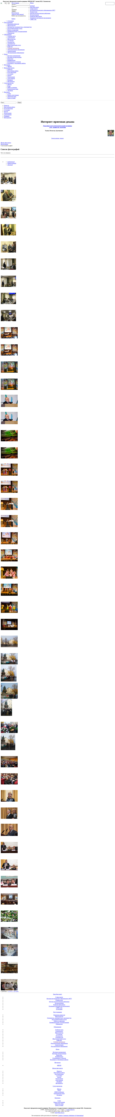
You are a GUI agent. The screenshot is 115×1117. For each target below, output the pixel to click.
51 (14, 991)
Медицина (7, 65)
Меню (32, 3)
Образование (8, 34)
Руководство (33, 12)
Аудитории (10, 21)
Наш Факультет (34, 7)
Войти (13, 18)
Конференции (11, 60)
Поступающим (8, 22)
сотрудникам (11, 78)
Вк (6, 3)
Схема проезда (70, 1109)
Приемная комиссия (13, 24)
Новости (9, 69)
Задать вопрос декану (57, 138)
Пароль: (14, 6)
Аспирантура (11, 43)
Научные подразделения (14, 57)
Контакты (7, 92)
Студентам (10, 40)
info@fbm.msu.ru (59, 1112)
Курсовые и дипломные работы (16, 63)
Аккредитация (11, 51)
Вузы (8, 86)
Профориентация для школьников (17, 31)
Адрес (9, 93)
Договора (10, 90)
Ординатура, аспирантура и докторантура (19, 27)
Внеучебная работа (12, 71)
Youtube (9, 3)
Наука (5, 54)
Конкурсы (10, 58)
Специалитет (11, 37)
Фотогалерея (11, 77)
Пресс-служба (11, 98)
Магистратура (11, 25)
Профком (10, 80)
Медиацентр (11, 81)
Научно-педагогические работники (40, 13)
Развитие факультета (36, 16)
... (12, 991)
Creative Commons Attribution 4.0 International (70, 1115)
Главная (32, 5)
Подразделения (34, 15)
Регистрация (15, 13)
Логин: (14, 4)
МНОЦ (9, 66)
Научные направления (13, 55)
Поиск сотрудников (13, 95)
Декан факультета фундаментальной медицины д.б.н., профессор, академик (57, 126)
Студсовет (10, 74)
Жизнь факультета (9, 68)
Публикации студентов (14, 61)
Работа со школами (12, 30)
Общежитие (10, 33)
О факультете (34, 9)
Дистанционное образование (15, 52)
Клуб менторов (11, 72)
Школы (9, 84)
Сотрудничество (8, 83)
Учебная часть (11, 36)
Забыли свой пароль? (18, 14)
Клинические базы (12, 89)
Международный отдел (14, 45)
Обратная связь (110, 3)
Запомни (14, 9)
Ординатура (10, 42)
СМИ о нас (33, 19)
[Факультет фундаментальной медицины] (1, 2)
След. (17, 991)
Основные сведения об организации (40, 18)
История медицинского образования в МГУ (42, 10)
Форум (9, 75)
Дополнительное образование (16, 49)
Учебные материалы (13, 48)
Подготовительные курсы (14, 28)
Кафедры (10, 46)
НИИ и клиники (12, 87)
